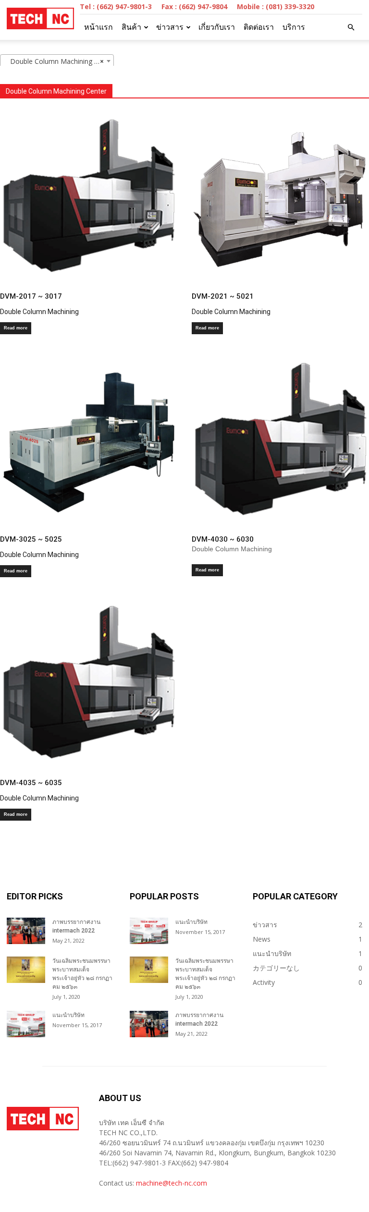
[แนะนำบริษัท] (26, 1024)
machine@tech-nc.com (171, 1183)
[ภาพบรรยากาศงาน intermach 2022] (26, 931)
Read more (15, 328)
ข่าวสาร (170, 27)
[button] (350, 27)
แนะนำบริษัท (68, 1015)
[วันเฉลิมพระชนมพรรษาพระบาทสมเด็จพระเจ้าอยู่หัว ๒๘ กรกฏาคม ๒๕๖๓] (26, 970)
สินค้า (131, 27)
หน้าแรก (98, 27)
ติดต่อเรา (259, 27)
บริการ (294, 27)
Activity (264, 982)
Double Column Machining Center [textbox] (58, 61)
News (262, 939)
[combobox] (57, 61)
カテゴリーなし (276, 967)
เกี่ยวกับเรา (216, 27)
